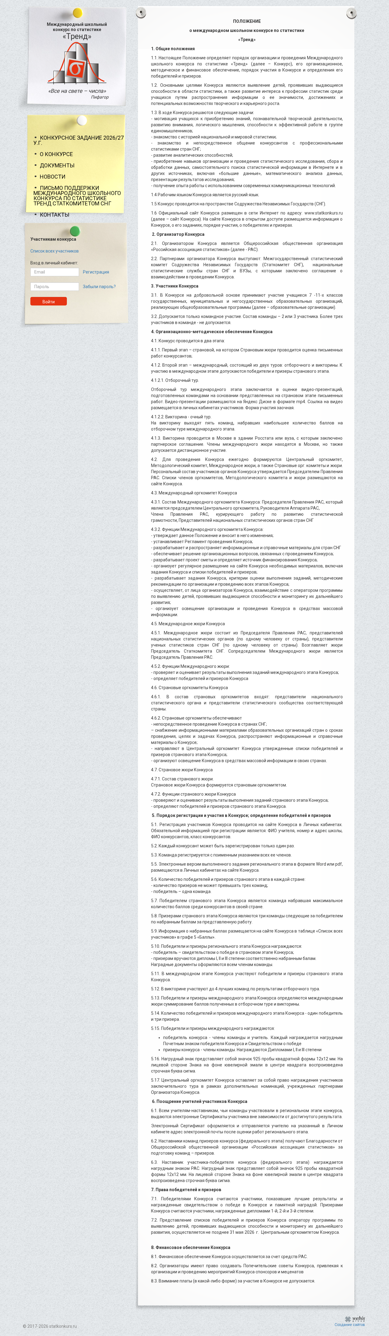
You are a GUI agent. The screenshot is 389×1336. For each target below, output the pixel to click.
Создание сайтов (350, 1325)
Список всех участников (54, 251)
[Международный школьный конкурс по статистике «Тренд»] (76, 62)
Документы (57, 165)
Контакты (54, 214)
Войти (49, 301)
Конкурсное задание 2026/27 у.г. (78, 140)
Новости (52, 176)
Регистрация (96, 272)
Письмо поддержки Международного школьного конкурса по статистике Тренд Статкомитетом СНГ (77, 195)
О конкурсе (56, 154)
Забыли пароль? (99, 286)
